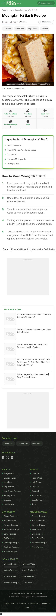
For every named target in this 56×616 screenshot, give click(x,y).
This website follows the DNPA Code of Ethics (28, 593)
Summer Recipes (39, 516)
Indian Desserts (16, 10)
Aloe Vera (36, 473)
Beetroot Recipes (11, 547)
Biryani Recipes (28, 570)
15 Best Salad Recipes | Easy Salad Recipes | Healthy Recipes (32, 345)
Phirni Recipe (37, 547)
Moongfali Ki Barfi (19, 249)
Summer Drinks (38, 525)
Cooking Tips (23, 443)
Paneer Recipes (11, 525)
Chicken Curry (29, 564)
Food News (36, 443)
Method (45, 29)
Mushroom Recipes (12, 529)
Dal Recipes (9, 538)
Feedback (34, 603)
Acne (34, 504)
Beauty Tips (37, 500)
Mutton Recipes (10, 570)
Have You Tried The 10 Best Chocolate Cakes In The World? (34, 315)
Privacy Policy (10, 603)
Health (6, 469)
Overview (7, 29)
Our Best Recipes (12, 309)
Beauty (34, 469)
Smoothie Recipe (39, 542)
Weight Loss (8, 443)
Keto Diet (8, 482)
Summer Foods (38, 520)
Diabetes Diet (9, 478)
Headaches (9, 504)
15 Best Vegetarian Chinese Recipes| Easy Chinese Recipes (33, 375)
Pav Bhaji (28, 583)
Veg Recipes (8, 512)
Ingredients (33, 29)
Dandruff (35, 491)
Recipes (5, 10)
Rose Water (37, 478)
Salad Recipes (10, 520)
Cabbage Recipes (12, 542)
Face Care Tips (38, 538)
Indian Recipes (10, 559)
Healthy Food (9, 495)
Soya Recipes (10, 534)
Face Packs (37, 495)
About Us (23, 603)
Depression (9, 486)
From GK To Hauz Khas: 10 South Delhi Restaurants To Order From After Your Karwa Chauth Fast (33, 362)
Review (24, 22)
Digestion (8, 500)
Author (44, 603)
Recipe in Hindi (9, 22)
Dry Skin (35, 486)
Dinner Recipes (10, 516)
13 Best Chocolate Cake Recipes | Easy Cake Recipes (34, 330)
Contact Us (26, 607)
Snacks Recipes (11, 551)
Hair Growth (37, 482)
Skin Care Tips (38, 534)
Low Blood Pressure (12, 491)
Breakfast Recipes (12, 583)
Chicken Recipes (11, 564)
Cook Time (19, 29)
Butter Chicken (10, 576)
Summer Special (39, 512)
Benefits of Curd (39, 529)
